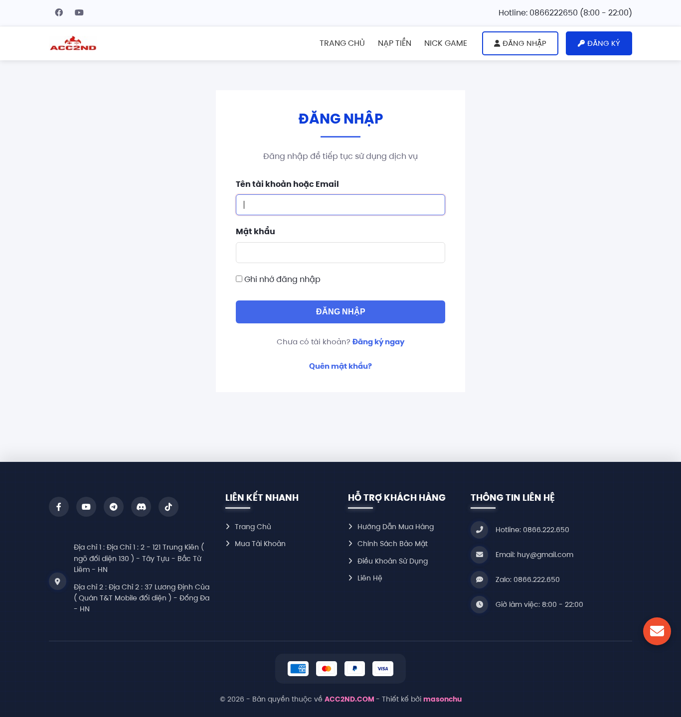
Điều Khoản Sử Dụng (392, 561)
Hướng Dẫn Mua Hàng (395, 527)
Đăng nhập (524, 43)
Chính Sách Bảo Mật (392, 544)
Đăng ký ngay (378, 341)
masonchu (442, 699)
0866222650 (553, 12)
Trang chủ (342, 43)
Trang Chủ (253, 527)
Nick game (445, 43)
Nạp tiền (394, 43)
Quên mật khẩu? (340, 366)
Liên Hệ (369, 578)
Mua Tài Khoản (260, 544)
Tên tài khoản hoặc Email (287, 184)
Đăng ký (603, 43)
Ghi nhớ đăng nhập (282, 279)
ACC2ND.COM (350, 699)
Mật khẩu (255, 231)
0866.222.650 (536, 579)
